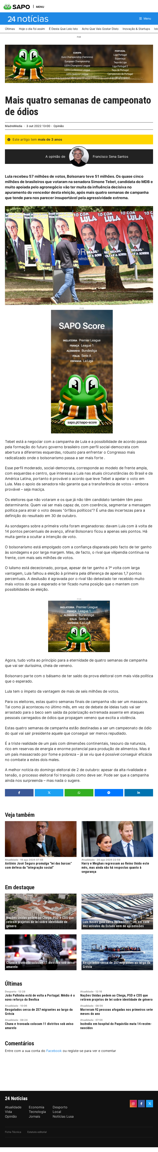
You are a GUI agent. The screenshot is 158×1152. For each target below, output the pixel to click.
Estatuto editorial (37, 1131)
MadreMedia (13, 126)
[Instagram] (133, 1103)
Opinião (58, 126)
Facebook (54, 1051)
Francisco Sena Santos (110, 156)
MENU (40, 6)
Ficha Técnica (13, 1131)
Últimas (13, 983)
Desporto (10, 991)
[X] (149, 1103)
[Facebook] (141, 1103)
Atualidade (11, 859)
